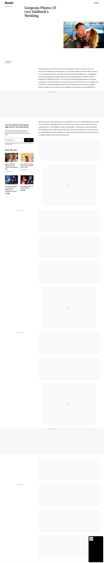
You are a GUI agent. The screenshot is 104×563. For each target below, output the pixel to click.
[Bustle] (9, 3)
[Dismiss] (101, 538)
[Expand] (90, 538)
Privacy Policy (9, 144)
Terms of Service (29, 143)
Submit (28, 140)
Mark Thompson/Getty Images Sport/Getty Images (103, 35)
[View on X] (69, 150)
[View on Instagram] (69, 185)
